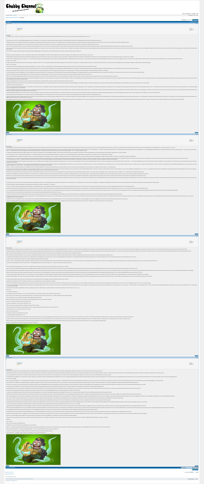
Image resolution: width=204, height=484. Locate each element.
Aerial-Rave (19, 28)
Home (12, 17)
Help (197, 13)
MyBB (9, 480)
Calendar (193, 13)
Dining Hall (16, 17)
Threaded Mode (192, 21)
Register (15, 15)
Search (184, 13)
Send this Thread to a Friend (10, 473)
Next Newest (13, 467)
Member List (189, 13)
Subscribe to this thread (10, 474)
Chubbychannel (8, 17)
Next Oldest (8, 467)
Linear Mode (196, 21)
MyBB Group (16, 480)
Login (12, 15)
